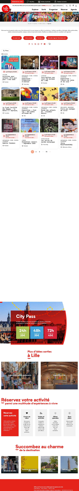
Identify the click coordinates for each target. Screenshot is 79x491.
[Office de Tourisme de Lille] (6, 9)
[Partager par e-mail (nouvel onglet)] (44, 44)
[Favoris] (70, 5)
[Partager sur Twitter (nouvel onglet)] (32, 44)
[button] (35, 9)
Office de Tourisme (46, 5)
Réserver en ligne (17, 1)
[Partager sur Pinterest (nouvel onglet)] (41, 44)
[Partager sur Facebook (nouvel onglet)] (29, 44)
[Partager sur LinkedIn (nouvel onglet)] (35, 44)
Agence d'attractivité (57, 5)
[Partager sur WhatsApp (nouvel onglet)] (38, 44)
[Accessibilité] (73, 5)
